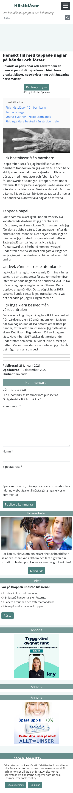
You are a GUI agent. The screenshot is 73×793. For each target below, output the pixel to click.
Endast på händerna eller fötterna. (25, 597)
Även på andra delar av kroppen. (24, 606)
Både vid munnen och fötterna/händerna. (29, 602)
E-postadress (13, 467)
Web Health (8, 758)
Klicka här (36, 571)
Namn (8, 451)
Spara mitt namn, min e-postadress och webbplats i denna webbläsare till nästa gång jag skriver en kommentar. (36, 490)
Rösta (7, 616)
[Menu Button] (65, 6)
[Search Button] (67, 17)
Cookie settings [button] (15, 784)
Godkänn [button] (35, 784)
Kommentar (12, 406)
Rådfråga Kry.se (36, 87)
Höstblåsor (8, 5)
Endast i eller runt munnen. (21, 593)
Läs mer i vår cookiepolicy (20, 778)
